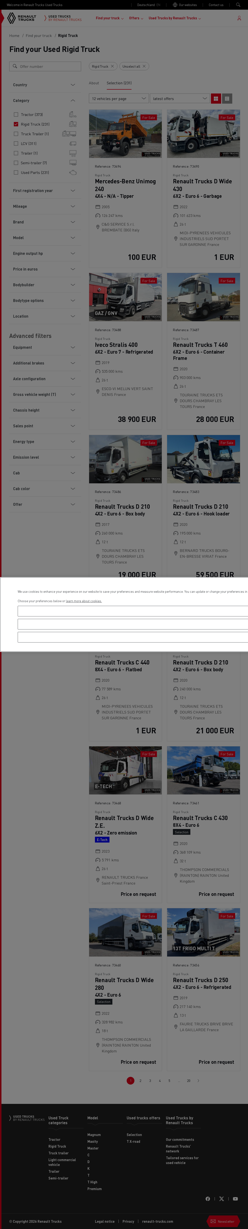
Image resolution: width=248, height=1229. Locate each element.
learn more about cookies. (84, 601)
